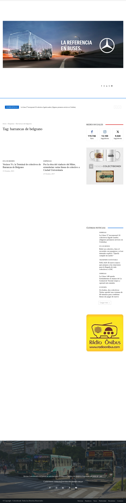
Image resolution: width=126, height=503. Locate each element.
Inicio (4, 124)
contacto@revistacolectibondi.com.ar (68, 481)
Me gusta (92, 130)
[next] (119, 107)
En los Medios (9, 161)
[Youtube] (111, 86)
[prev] (115, 107)
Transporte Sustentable (108, 260)
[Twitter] (109, 86)
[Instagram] (104, 86)
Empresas (47, 161)
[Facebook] (101, 86)
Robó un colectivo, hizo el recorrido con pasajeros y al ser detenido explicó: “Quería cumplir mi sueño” (51, 107)
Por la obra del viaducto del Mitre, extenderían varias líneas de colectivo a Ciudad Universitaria (61, 167)
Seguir (104, 130)
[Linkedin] (106, 86)
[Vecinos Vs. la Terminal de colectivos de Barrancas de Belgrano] (22, 146)
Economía (103, 287)
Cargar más (104, 303)
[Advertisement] (63, 9)
